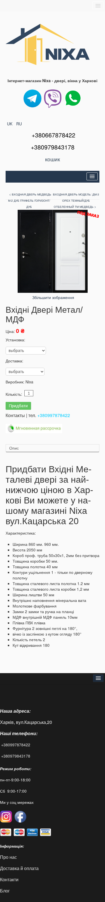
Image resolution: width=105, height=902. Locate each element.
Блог (5, 890)
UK (10, 123)
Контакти (9, 879)
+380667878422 (53, 135)
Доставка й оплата (19, 868)
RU (19, 123)
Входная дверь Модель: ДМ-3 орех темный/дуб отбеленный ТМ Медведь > (76, 200)
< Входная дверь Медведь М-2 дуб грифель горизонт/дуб (29, 200)
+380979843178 (15, 756)
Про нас (8, 857)
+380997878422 (53, 415)
